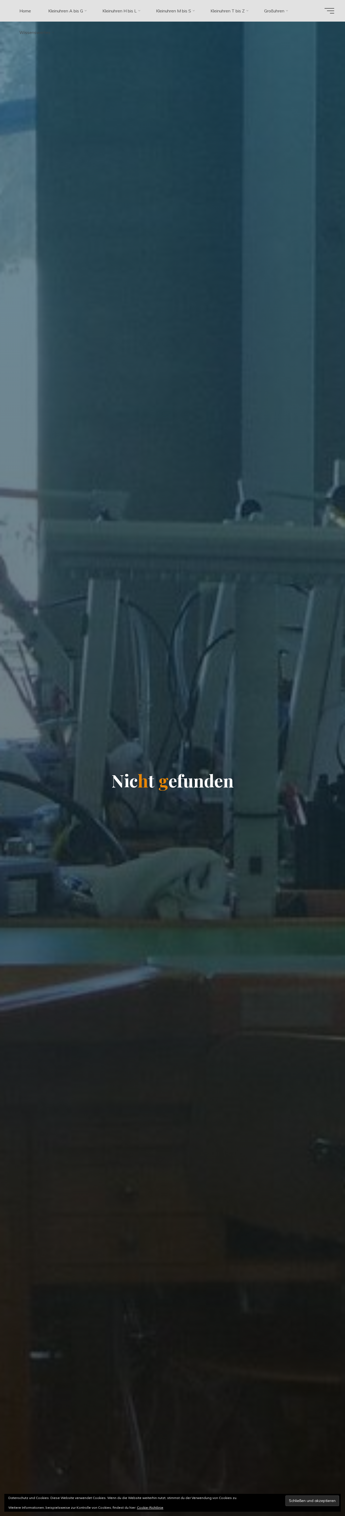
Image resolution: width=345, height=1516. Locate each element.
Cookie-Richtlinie (150, 1507)
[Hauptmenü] (329, 10)
